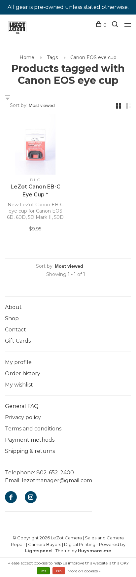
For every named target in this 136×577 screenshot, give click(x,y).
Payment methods (29, 440)
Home (26, 57)
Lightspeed (38, 550)
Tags (52, 57)
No (58, 570)
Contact (15, 329)
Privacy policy (23, 417)
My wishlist (19, 385)
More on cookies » (84, 570)
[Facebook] (11, 497)
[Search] (115, 25)
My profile (18, 362)
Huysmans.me (94, 550)
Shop (12, 318)
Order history (22, 373)
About (13, 307)
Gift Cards (18, 341)
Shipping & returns (30, 451)
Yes (43, 570)
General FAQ (22, 406)
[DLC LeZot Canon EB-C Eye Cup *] (35, 145)
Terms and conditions (33, 428)
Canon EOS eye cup (93, 57)
